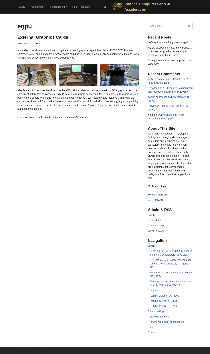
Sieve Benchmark (159, 316)
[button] (26, 6)
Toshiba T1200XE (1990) (163, 306)
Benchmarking (156, 311)
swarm (23, 43)
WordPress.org (156, 230)
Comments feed (156, 225)
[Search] (105, 7)
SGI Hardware (155, 200)
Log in (151, 215)
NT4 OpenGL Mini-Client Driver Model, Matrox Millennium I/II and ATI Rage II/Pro (170, 264)
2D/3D (151, 245)
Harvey (152, 106)
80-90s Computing (158, 194)
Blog (74, 7)
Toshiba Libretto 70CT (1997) (165, 295)
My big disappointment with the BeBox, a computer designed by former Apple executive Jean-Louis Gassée (170, 51)
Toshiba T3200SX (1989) (163, 301)
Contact (85, 7)
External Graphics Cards (42, 37)
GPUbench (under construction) (166, 322)
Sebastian (153, 88)
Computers (154, 290)
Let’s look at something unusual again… (170, 42)
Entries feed (154, 220)
